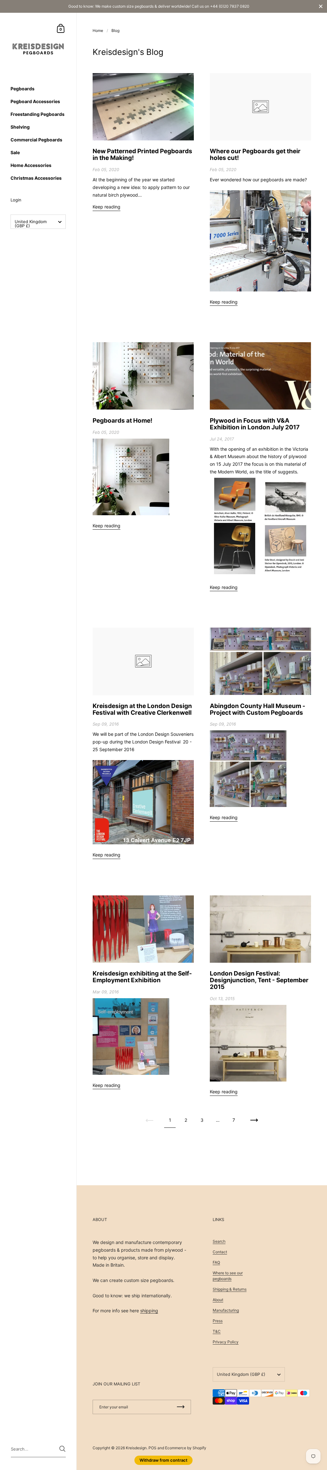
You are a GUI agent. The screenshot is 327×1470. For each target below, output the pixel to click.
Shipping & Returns (230, 1289)
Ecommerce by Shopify (185, 1447)
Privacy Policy (226, 1341)
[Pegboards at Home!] (143, 376)
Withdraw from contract (163, 1460)
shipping (149, 1310)
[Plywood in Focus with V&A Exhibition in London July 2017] (260, 376)
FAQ (216, 1262)
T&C (217, 1331)
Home (98, 30)
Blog (115, 30)
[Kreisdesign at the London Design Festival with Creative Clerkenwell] (143, 661)
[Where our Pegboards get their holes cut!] (260, 106)
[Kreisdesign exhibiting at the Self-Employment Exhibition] (143, 929)
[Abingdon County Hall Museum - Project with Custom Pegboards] (260, 661)
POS (152, 1447)
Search (219, 1241)
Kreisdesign (136, 1447)
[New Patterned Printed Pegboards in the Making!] (143, 106)
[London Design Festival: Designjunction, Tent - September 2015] (260, 929)
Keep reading (106, 206)
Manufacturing (226, 1310)
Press (218, 1320)
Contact (220, 1251)
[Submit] (62, 1448)
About (218, 1299)
